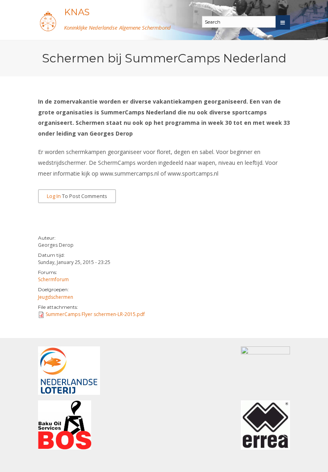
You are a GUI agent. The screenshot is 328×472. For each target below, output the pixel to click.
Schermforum (53, 279)
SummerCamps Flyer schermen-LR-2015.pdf (95, 314)
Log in (54, 196)
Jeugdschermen (55, 297)
